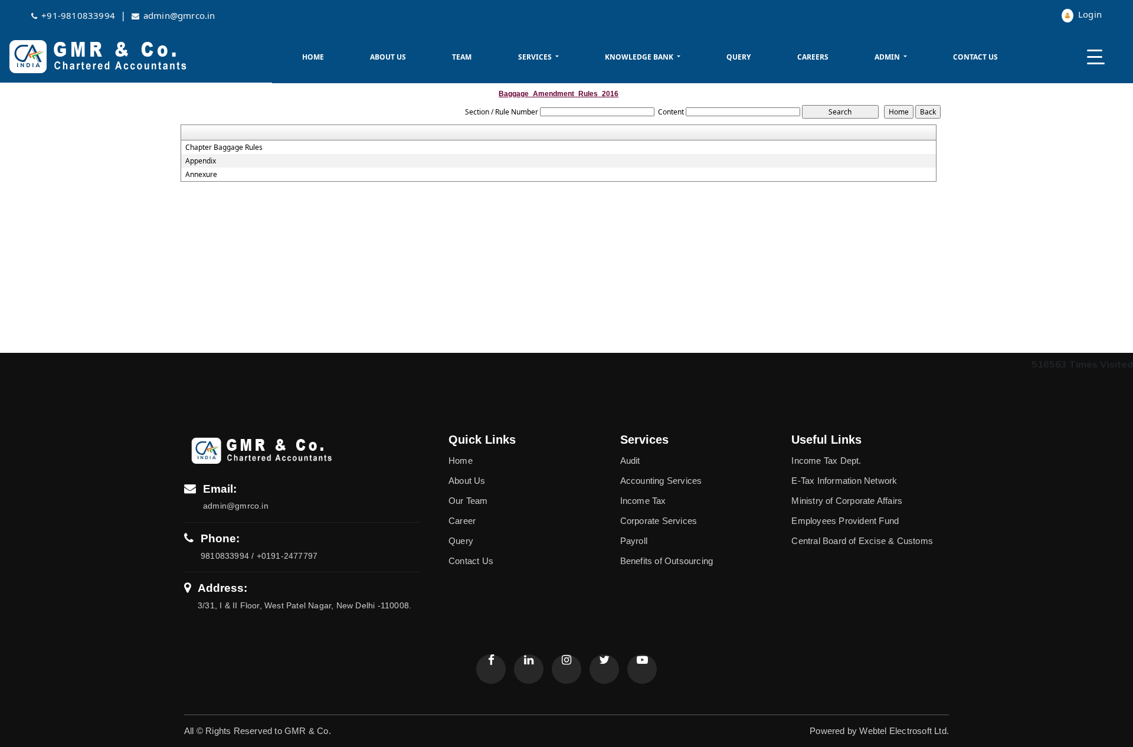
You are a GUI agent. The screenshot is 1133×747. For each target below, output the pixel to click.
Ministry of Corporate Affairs (846, 501)
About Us (388, 57)
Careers (813, 57)
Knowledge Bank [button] (640, 57)
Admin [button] (888, 57)
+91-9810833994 (78, 15)
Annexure (201, 174)
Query (738, 57)
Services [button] (536, 57)
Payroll (633, 541)
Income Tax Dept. (826, 461)
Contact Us (975, 57)
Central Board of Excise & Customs (862, 541)
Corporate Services (659, 521)
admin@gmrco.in (179, 15)
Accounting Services (661, 481)
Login (1089, 14)
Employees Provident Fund (845, 521)
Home (313, 57)
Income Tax (643, 501)
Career (462, 521)
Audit (630, 461)
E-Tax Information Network (844, 481)
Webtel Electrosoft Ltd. (904, 731)
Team (461, 57)
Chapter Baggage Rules (224, 147)
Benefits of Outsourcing (666, 561)
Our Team (468, 501)
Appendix (200, 161)
